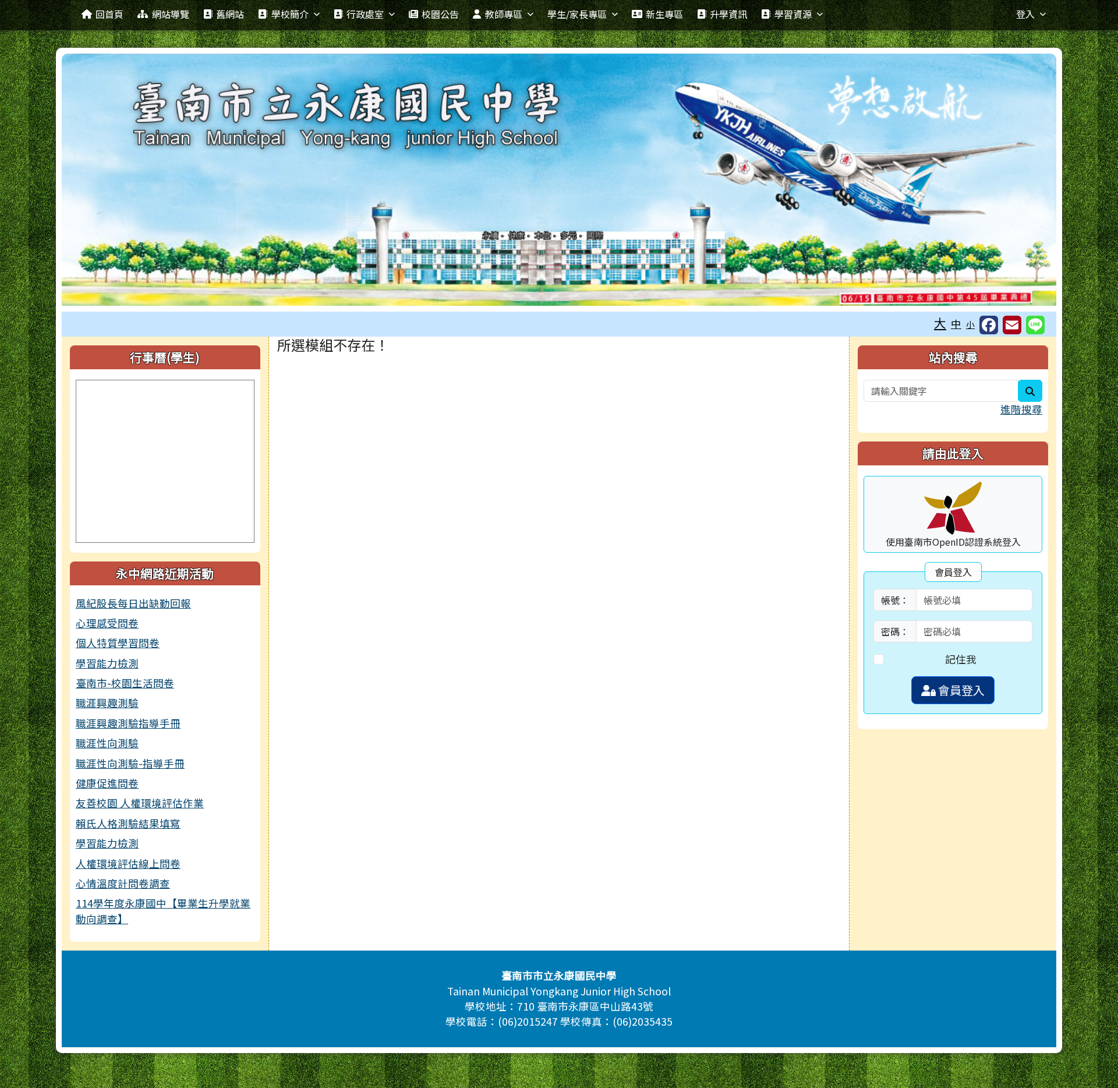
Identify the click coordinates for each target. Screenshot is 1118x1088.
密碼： (895, 631)
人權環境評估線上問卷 (128, 863)
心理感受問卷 (107, 623)
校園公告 (440, 14)
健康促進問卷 (107, 783)
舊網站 (230, 14)
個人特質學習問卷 (118, 642)
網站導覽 (170, 14)
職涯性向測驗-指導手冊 (130, 763)
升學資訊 (728, 14)
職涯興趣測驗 (107, 702)
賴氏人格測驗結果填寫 (128, 823)
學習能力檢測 (107, 663)
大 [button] (940, 322)
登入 (1025, 14)
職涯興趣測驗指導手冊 (128, 723)
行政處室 (365, 14)
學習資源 (793, 14)
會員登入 (960, 689)
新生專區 (664, 14)
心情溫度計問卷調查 (123, 883)
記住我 (961, 659)
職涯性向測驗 (107, 743)
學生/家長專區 (577, 14)
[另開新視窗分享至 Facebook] (988, 325)
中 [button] (956, 323)
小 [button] (970, 324)
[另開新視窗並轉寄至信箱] (1012, 325)
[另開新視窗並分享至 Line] (1035, 325)
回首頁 (109, 14)
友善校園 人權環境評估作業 (140, 803)
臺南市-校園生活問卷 (125, 683)
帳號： (895, 600)
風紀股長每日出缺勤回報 (133, 603)
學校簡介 (290, 14)
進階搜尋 (1021, 409)
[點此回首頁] (559, 180)
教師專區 (503, 14)
